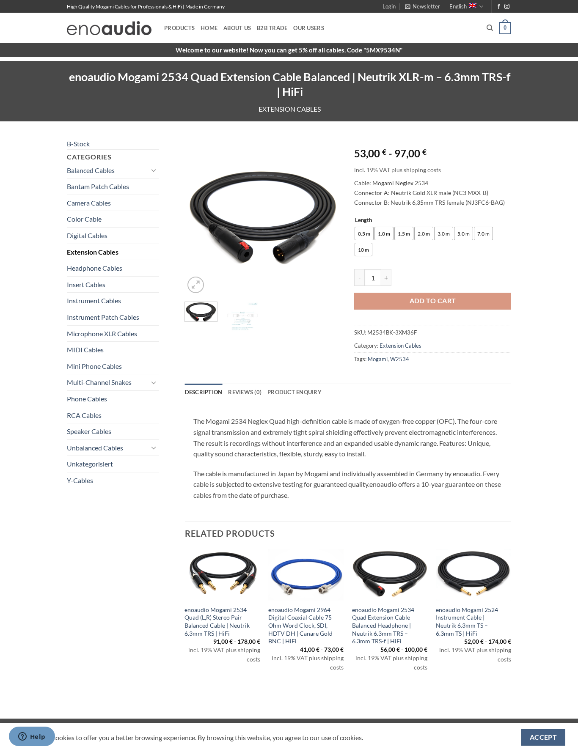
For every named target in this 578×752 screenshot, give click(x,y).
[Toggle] (154, 170)
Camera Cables (89, 203)
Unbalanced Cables (95, 448)
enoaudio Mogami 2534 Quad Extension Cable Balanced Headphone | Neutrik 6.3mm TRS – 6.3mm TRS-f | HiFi (383, 625)
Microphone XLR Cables (102, 333)
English (458, 6)
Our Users (308, 28)
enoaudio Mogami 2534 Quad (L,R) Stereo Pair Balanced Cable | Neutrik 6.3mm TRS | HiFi (217, 621)
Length (363, 220)
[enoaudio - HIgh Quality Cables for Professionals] (109, 28)
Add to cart (433, 301)
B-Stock (78, 144)
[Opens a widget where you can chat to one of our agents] (31, 737)
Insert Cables (86, 284)
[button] (389, 6)
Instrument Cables (94, 300)
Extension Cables (290, 109)
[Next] (328, 217)
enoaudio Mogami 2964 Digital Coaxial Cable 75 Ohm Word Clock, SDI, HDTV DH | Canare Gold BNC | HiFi (300, 625)
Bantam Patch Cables (98, 186)
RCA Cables (84, 415)
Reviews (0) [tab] (244, 392)
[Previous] (198, 217)
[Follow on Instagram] (506, 7)
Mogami (378, 359)
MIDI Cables (85, 350)
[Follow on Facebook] (498, 7)
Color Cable (84, 219)
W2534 (399, 359)
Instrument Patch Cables (103, 317)
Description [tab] (204, 392)
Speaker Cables (89, 431)
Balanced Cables (91, 170)
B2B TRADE (272, 28)
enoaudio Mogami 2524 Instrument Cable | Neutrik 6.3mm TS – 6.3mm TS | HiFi (467, 621)
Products (179, 28)
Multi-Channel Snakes (99, 382)
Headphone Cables (94, 268)
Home (209, 28)
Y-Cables (80, 480)
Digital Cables (87, 235)
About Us (237, 28)
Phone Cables (87, 399)
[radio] (364, 233)
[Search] (490, 28)
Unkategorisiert (90, 464)
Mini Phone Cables (94, 366)
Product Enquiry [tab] (294, 392)
